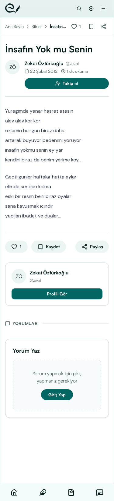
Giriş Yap (57, 394)
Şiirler (37, 26)
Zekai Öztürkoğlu (44, 63)
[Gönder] (91, 8)
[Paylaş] (103, 26)
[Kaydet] (91, 26)
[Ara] (79, 8)
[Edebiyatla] (12, 8)
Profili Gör (57, 293)
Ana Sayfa (14, 26)
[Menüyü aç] (103, 8)
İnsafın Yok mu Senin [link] (57, 27)
